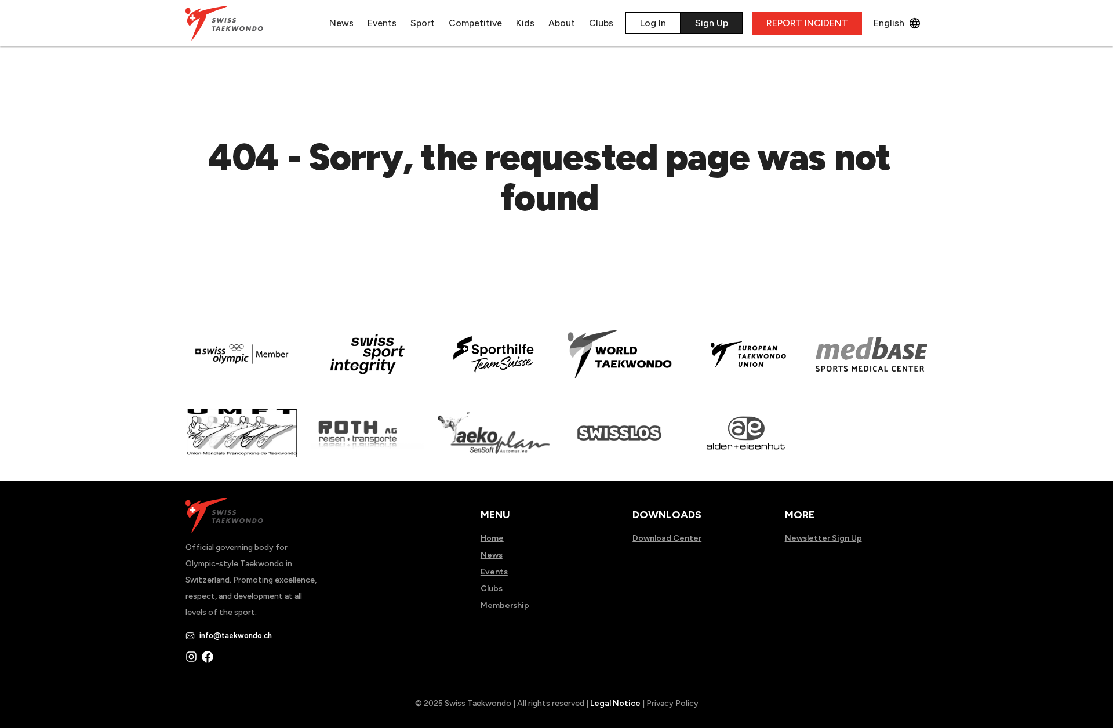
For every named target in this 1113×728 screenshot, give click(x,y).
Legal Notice (615, 703)
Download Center (666, 538)
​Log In (653, 22)
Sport (422, 22)
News (341, 22)
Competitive (475, 22)
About (561, 22)
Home (492, 538)
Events (382, 22)
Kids (525, 22)
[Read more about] (241, 362)
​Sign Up (711, 22)
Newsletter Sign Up (823, 538)
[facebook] (207, 657)
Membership (505, 605)
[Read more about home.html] (619, 441)
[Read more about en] (367, 362)
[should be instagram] (191, 657)
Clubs (601, 22)
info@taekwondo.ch (235, 635)
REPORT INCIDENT (807, 22)
